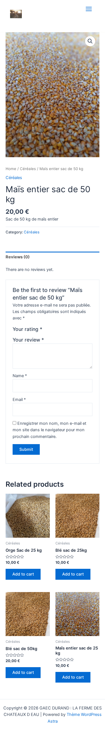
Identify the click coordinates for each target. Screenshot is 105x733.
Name (20, 375)
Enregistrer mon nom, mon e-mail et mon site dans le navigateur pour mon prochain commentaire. (49, 430)
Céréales (28, 168)
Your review (28, 340)
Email (19, 399)
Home (11, 168)
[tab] (52, 257)
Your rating (27, 329)
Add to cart (23, 574)
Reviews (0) (18, 256)
